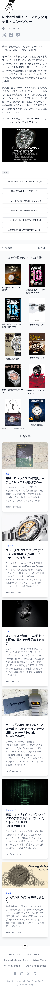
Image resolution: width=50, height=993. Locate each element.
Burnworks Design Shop (16, 960)
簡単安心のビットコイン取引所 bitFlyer (25, 181)
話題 (7, 631)
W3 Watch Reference (36, 966)
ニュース (9, 545)
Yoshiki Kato (15, 954)
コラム (8, 892)
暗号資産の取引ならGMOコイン (25, 191)
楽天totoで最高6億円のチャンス (25, 210)
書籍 (7, 473)
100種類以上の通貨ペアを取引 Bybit (25, 220)
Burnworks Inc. (34, 954)
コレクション (11, 720)
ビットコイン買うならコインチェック (25, 200)
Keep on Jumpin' (12, 966)
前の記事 (9, 247)
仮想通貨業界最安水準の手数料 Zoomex (25, 229)
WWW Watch (39, 960)
